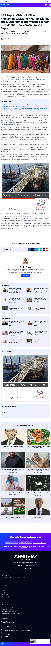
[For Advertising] (1, 633)
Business (5, 410)
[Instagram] (48, 1)
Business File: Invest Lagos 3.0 (40, 339)
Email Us (5, 621)
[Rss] (50, 1)
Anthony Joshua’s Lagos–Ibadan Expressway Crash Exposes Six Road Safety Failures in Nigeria (38, 470)
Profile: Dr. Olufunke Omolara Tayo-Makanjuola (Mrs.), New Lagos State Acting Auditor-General (40, 323)
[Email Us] (1, 621)
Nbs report (14, 243)
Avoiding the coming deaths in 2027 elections (13, 446)
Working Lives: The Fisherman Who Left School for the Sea (40, 299)
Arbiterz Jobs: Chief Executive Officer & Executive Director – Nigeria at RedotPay (16, 341)
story (8, 124)
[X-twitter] (45, 1)
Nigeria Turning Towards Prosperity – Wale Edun (12, 492)
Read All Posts (25, 275)
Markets (5, 412)
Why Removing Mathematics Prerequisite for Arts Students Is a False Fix (38, 493)
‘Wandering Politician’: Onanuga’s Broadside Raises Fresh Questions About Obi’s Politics (13, 470)
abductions (27, 131)
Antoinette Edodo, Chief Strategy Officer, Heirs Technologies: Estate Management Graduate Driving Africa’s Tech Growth (41, 290)
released (38, 76)
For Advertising (6, 632)
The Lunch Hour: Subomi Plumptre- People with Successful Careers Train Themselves (16, 299)
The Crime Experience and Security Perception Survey (28, 243)
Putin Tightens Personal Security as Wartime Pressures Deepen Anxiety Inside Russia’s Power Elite (16, 323)
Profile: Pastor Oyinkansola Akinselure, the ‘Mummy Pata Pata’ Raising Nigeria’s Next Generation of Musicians (15, 290)
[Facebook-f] (43, 1)
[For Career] (1, 637)
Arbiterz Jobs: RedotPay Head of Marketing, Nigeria (41, 332)
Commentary (4, 11)
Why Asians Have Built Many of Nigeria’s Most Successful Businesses (40, 308)
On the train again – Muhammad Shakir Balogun (38, 515)
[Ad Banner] (25, 211)
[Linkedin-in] (47, 1)
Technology (5, 415)
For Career (5, 636)
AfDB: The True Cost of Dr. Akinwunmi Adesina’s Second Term (15, 308)
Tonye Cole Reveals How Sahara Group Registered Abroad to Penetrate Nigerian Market (16, 332)
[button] (46, 5)
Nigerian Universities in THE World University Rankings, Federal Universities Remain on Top (13, 516)
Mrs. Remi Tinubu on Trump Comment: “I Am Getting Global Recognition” (38, 447)
